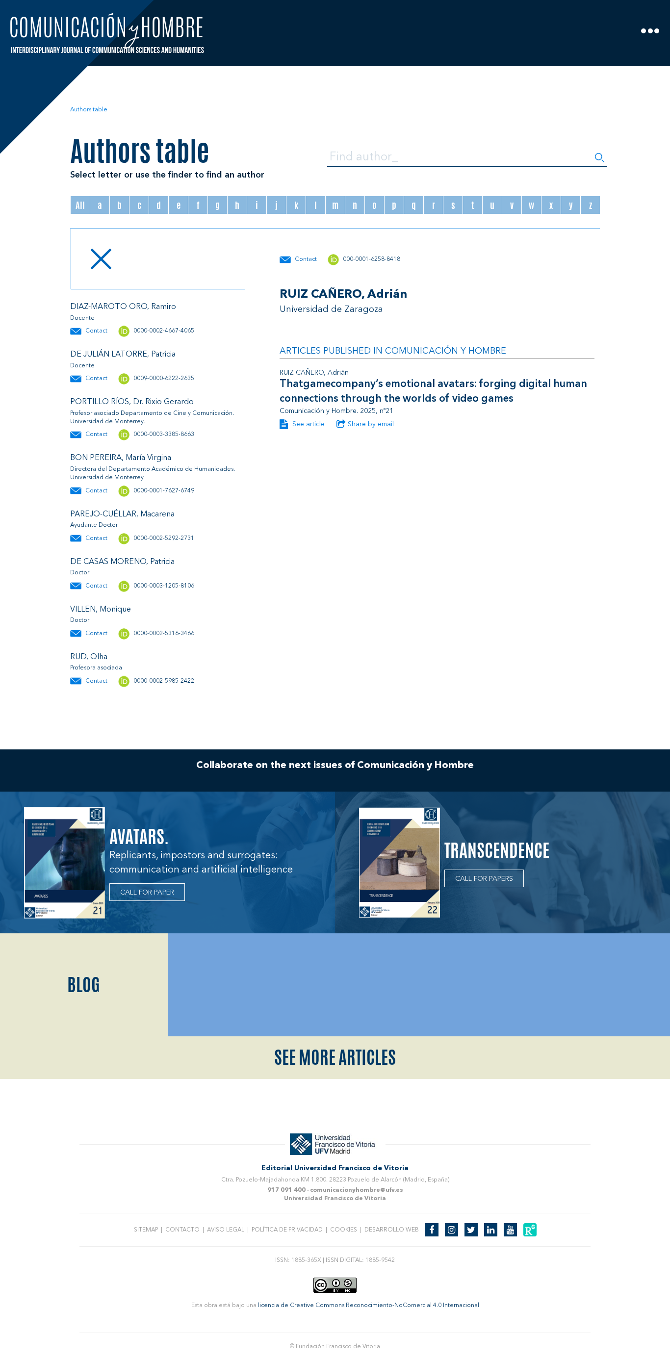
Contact (96, 331)
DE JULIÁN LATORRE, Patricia (123, 355)
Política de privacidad (287, 1230)
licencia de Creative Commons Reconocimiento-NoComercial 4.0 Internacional (368, 1306)
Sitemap (146, 1230)
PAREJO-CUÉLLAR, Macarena (122, 514)
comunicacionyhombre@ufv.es (356, 1190)
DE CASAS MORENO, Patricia (122, 562)
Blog (83, 985)
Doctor (79, 573)
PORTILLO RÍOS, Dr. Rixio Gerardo (132, 402)
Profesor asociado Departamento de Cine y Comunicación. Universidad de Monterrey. (152, 418)
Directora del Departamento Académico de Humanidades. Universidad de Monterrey (152, 473)
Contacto (182, 1230)
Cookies (343, 1230)
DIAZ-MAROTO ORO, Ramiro (123, 307)
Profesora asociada (96, 668)
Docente (82, 318)
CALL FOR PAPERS (484, 878)
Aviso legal (225, 1230)
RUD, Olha (88, 657)
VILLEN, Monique (100, 610)
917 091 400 (286, 1190)
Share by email (371, 424)
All (80, 205)
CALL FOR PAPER (147, 892)
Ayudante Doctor (94, 525)
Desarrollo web (391, 1230)
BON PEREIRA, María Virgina (120, 458)
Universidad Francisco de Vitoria (335, 1199)
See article (307, 424)
